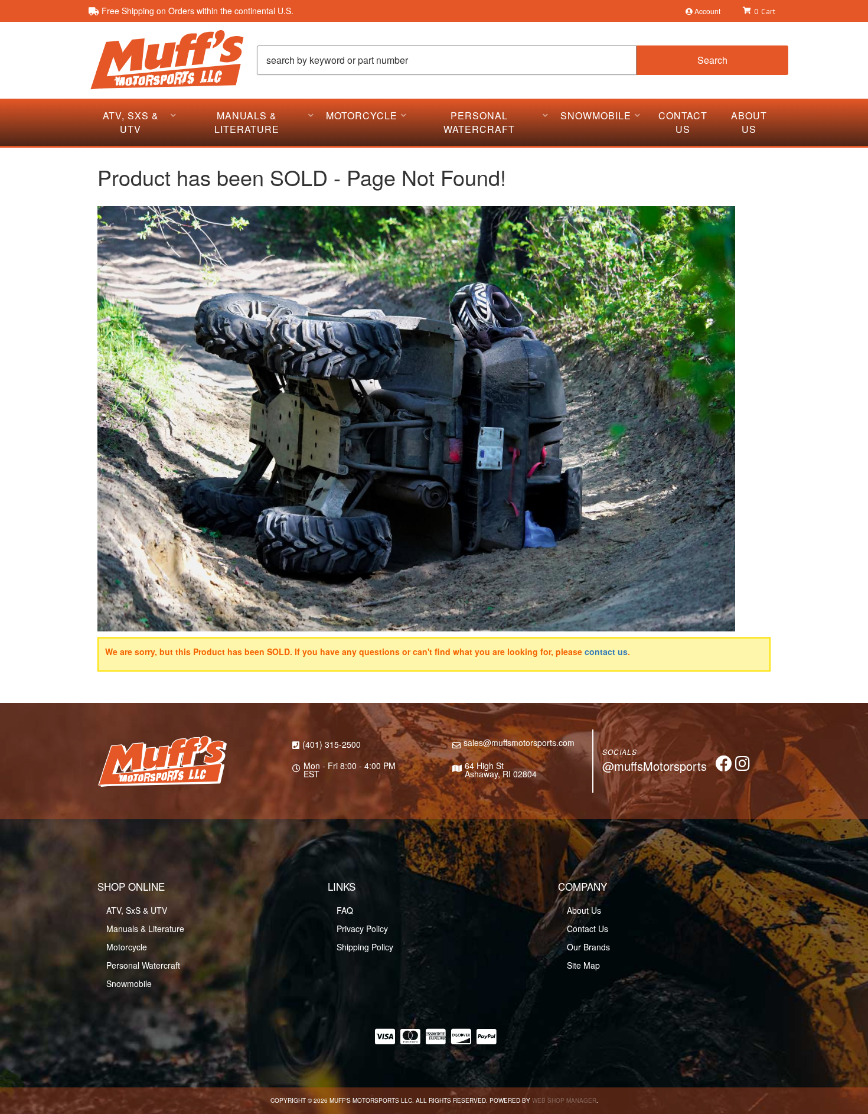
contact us (606, 651)
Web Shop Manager (564, 1100)
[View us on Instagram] (742, 766)
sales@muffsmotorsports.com (519, 742)
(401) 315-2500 (331, 744)
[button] (522, 60)
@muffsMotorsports (654, 765)
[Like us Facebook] (724, 766)
